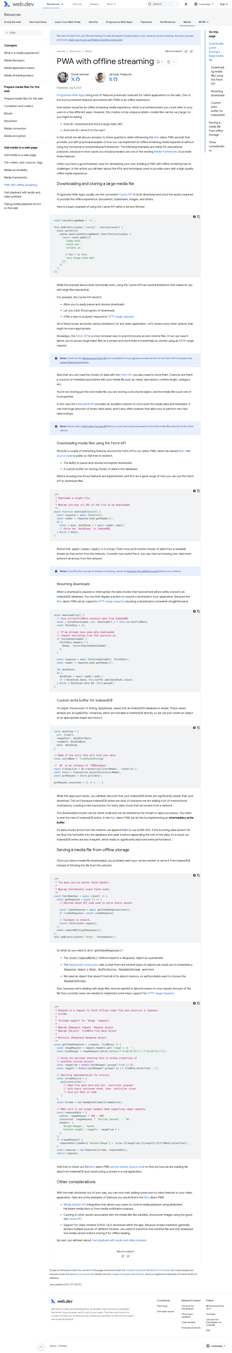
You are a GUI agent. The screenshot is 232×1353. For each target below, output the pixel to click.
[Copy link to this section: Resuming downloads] (93, 584)
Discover (77, 4)
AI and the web (12, 21)
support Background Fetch (74, 362)
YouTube (210, 1314)
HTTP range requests (121, 316)
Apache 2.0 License (80, 1274)
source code (65, 456)
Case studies (188, 1322)
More (110, 4)
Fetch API (82, 336)
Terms (53, 1345)
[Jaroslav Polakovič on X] (111, 80)
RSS (208, 1330)
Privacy (63, 1345)
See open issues (165, 1311)
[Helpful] (186, 51)
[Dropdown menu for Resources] (64, 4)
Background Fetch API (94, 358)
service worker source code (127, 1167)
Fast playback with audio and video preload (119, 1240)
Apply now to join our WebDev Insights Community (95, 39)
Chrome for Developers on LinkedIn (213, 1322)
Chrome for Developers (188, 1307)
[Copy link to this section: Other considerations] (99, 1182)
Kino (156, 137)
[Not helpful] (191, 51)
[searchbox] (23, 33)
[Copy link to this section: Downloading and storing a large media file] (137, 184)
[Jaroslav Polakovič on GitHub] (115, 80)
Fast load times (38, 21)
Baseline (94, 4)
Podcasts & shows (191, 1327)
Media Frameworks (166, 151)
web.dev (61, 51)
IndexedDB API (85, 404)
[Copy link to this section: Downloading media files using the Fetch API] (129, 443)
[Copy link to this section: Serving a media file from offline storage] (132, 850)
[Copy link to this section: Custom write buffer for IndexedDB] (115, 701)
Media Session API (75, 1204)
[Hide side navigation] (41, 1346)
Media (187, 21)
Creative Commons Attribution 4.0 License (148, 1270)
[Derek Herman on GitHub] (78, 80)
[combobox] (163, 4)
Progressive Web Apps (119, 21)
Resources (53, 4)
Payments (146, 21)
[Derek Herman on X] (73, 80)
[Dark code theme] (194, 217)
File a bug (162, 1305)
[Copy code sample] (199, 217)
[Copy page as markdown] (169, 62)
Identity (93, 21)
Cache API (125, 194)
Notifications (167, 21)
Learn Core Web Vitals (68, 21)
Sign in (224, 4)
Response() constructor (84, 965)
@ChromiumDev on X (215, 1307)
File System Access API (94, 426)
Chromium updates (187, 1315)
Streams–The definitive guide (142, 571)
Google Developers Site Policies (127, 1274)
